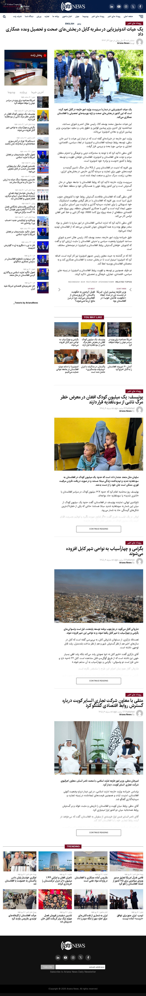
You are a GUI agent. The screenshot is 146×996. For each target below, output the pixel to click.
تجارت (46, 16)
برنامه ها (55, 16)
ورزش (39, 16)
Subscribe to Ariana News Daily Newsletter (73, 972)
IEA (82, 282)
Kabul (27, 6)
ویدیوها (85, 16)
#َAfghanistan (106, 282)
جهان (77, 16)
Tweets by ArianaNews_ (26, 303)
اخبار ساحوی (67, 16)
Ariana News (123, 43)
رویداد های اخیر (114, 16)
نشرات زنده (17, 16)
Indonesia (73, 282)
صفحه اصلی (128, 16)
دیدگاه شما (29, 16)
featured (91, 282)
